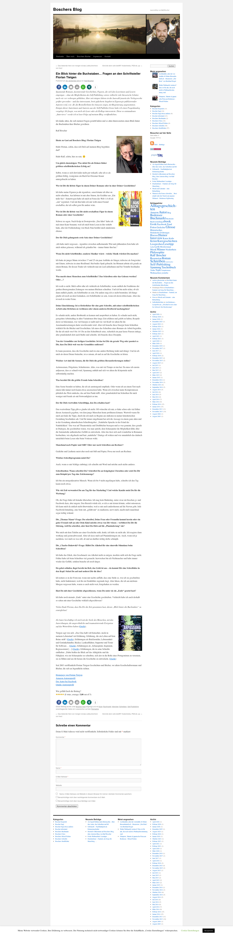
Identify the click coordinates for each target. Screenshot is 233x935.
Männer (161, 249)
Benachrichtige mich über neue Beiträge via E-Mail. (77, 801)
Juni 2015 (155, 368)
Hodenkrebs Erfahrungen (159, 232)
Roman (166, 258)
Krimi (153, 241)
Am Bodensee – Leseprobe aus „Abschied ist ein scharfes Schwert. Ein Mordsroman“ (164, 304)
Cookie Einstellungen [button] (190, 930)
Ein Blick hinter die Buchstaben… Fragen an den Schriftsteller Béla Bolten (164, 282)
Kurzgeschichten (167, 241)
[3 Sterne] (60, 694)
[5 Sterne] (63, 694)
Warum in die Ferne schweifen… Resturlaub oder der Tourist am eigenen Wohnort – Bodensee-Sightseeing (164, 195)
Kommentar (60, 737)
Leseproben (156, 244)
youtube (165, 272)
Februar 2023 (156, 334)
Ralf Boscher (89, 81)
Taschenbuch (169, 267)
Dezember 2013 (157, 409)
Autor (100, 706)
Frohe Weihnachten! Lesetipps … (163, 181)
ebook (167, 221)
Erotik (153, 224)
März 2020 (155, 343)
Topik (158, 270)
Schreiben (123, 706)
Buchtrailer (170, 219)
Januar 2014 (156, 406)
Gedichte (161, 227)
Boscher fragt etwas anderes (161, 113)
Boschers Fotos (157, 121)
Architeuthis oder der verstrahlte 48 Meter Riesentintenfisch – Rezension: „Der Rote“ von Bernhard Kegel (133, 824)
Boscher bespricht (158, 108)
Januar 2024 (156, 329)
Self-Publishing (133, 706)
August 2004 (156, 414)
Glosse (170, 226)
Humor (162, 235)
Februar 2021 (156, 338)
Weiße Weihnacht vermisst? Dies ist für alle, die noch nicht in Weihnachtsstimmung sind (134, 831)
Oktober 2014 (156, 385)
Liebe (152, 247)
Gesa (154, 297)
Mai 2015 (155, 370)
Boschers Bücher (83, 56)
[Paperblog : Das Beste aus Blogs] (157, 157)
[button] (58, 87)
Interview (115, 706)
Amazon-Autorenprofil (65, 678)
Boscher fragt (81, 706)
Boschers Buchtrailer (159, 118)
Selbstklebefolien (157, 302)
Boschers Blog (67, 9)
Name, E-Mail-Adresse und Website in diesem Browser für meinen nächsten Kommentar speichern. (95, 794)
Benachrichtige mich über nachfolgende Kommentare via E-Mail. (81, 797)
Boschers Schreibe (158, 125)
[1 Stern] (56, 694)
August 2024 (156, 324)
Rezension (156, 258)
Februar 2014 (156, 404)
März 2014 (155, 402)
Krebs (171, 238)
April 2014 (155, 399)
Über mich (70, 56)
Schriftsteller (169, 262)
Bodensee (156, 215)
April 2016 (155, 353)
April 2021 (155, 336)
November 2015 (157, 360)
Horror (154, 235)
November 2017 (157, 348)
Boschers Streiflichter (159, 128)
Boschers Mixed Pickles (160, 123)
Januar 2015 (156, 377)
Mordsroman (165, 246)
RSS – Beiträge (159, 144)
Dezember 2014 (157, 380)
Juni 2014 (155, 394)
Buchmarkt (107, 706)
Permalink (95, 709)
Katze (165, 238)
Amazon (154, 212)
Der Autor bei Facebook (66, 681)
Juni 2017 (155, 351)
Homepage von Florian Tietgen (69, 674)
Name (58, 768)
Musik (153, 249)
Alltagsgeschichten (163, 207)
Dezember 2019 (157, 346)
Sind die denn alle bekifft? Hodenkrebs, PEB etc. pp (122, 65)
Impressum (97, 56)
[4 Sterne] (61, 694)
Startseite (60, 56)
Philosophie (157, 252)
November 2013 (157, 411)
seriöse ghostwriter (158, 280)
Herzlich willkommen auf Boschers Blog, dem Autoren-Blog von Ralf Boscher (163, 176)
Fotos (153, 227)
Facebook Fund (164, 224)
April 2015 (155, 372)
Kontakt (108, 56)
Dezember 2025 (157, 321)
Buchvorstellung (156, 221)
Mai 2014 (155, 397)
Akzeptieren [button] (208, 930)
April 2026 (155, 314)
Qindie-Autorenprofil (65, 684)
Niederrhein (171, 249)
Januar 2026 (156, 319)
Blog (169, 212)
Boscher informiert (158, 116)
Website (59, 785)
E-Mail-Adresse (62, 776)
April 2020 (155, 341)
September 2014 (157, 387)
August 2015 (156, 363)
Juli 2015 (155, 365)
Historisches (156, 230)
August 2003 (156, 416)
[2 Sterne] (58, 694)
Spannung (155, 267)
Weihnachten (155, 272)
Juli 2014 (155, 392)
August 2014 (156, 389)
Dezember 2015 (157, 358)
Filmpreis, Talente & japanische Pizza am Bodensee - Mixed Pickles (168, 98)
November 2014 (157, 382)
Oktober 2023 (156, 331)
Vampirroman (165, 270)
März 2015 (155, 375)
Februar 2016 (156, 355)
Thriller (152, 270)
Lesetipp (168, 244)
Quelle (82, 626)
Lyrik (157, 246)
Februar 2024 (156, 326)
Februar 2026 (156, 317)
